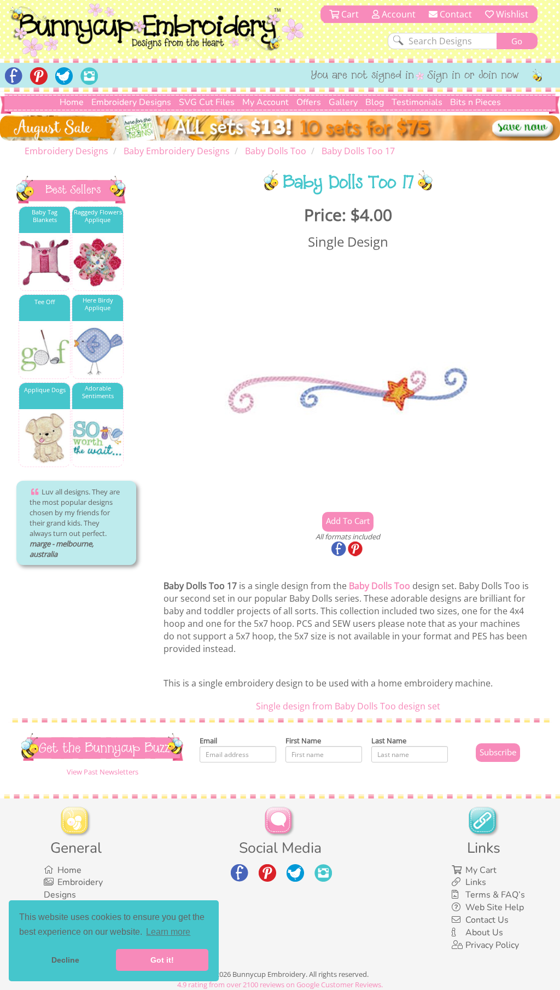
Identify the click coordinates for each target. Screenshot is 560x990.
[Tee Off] (44, 350)
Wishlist (511, 14)
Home (72, 102)
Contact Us (487, 920)
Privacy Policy (492, 945)
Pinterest (356, 549)
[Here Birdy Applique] (97, 350)
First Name (303, 741)
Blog (374, 102)
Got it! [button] (162, 960)
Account (398, 14)
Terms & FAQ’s (495, 895)
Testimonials (417, 102)
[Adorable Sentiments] (97, 438)
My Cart (481, 870)
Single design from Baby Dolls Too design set (348, 706)
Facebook (339, 549)
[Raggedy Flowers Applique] (97, 262)
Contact (455, 14)
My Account (265, 102)
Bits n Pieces (475, 102)
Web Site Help (494, 907)
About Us (484, 933)
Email (208, 741)
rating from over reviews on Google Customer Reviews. (280, 984)
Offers (308, 102)
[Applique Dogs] (44, 438)
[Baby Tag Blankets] (44, 262)
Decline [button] (65, 960)
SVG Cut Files (207, 102)
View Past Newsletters (102, 772)
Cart (349, 14)
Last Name (388, 741)
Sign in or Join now (473, 76)
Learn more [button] (168, 931)
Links (475, 882)
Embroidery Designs (131, 102)
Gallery (343, 102)
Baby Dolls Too (379, 586)
